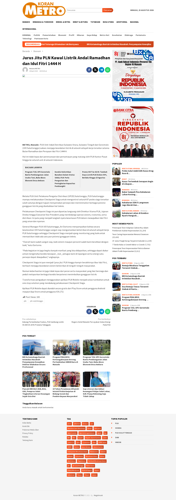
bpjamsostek (72, 433)
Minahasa (125, 190)
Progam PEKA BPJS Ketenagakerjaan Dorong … (135, 298)
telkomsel (71, 475)
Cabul (105, 438)
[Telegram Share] (101, 70)
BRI (69, 438)
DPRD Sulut (102, 442)
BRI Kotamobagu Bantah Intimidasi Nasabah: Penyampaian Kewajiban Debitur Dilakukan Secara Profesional (121, 44)
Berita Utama (127, 169)
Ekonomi (125, 274)
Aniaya (85, 424)
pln (25, 301)
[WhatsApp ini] (107, 70)
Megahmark (98, 495)
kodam (103, 452)
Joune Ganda (98, 447)
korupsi (70, 456)
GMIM (70, 447)
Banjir (89, 428)
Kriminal (136, 169)
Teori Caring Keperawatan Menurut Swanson (130, 234)
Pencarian (108, 10)
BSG (74, 438)
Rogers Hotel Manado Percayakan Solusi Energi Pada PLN (91, 322)
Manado (136, 211)
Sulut (135, 284)
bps (105, 433)
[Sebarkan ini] (89, 70)
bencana (97, 428)
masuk (34, 407)
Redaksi (25, 437)
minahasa (79, 456)
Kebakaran (94, 452)
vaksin (94, 475)
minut (102, 456)
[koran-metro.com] (44, 10)
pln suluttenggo (36, 301)
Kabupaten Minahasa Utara (77, 452)
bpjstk (99, 433)
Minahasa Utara (91, 456)
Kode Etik (25, 426)
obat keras (71, 461)
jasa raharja (86, 447)
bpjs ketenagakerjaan (87, 433)
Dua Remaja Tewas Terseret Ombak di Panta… (135, 287)
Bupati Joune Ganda (93, 438)
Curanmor (86, 442)
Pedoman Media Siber (30, 430)
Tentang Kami (27, 440)
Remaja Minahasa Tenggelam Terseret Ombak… (135, 266)
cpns (78, 442)
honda (76, 447)
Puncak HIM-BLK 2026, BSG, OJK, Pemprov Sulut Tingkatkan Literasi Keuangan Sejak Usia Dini (36, 393)
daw (94, 442)
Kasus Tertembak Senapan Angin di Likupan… (137, 182)
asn (91, 424)
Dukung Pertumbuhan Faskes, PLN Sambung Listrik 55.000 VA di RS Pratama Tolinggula (43, 322)
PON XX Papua (87, 470)
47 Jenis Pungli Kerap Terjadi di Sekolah (128, 241)
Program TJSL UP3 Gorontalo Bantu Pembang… (135, 309)
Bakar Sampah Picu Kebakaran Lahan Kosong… (136, 193)
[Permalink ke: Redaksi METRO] (25, 69)
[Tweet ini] (95, 70)
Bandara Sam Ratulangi (76, 428)
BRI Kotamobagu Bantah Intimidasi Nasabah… (133, 277)
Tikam (87, 475)
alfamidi (77, 424)
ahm (69, 424)
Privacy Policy (27, 433)
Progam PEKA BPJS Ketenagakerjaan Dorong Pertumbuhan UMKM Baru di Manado (65, 361)
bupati (80, 438)
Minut (124, 179)
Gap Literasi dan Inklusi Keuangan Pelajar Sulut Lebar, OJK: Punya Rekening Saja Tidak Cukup (96, 393)
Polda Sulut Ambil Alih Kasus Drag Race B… (137, 172)
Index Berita (26, 423)
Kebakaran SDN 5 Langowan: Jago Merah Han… (135, 203)
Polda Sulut (90, 466)
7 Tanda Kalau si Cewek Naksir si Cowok (128, 244)
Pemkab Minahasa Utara (97, 461)
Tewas (79, 475)
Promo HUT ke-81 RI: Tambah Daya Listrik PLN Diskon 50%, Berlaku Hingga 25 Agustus (94, 175)
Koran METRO (78, 495)
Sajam (96, 470)
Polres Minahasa (73, 470)
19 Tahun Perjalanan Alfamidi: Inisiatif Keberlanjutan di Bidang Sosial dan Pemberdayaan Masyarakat (66, 393)
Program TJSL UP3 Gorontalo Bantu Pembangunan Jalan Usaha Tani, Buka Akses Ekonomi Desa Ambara (96, 361)
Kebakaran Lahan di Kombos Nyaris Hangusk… (135, 214)
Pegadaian (81, 461)
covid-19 (71, 442)
